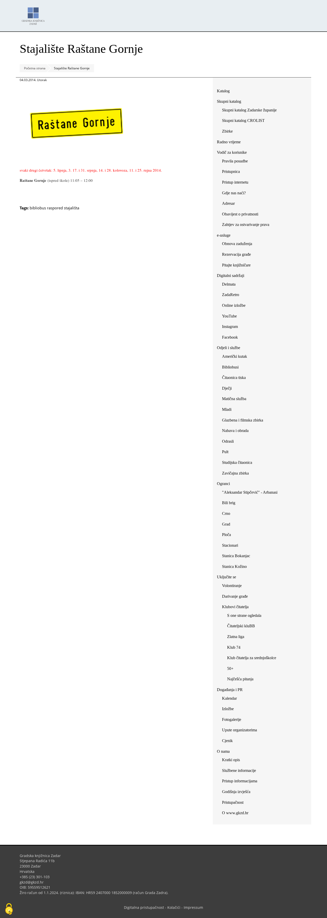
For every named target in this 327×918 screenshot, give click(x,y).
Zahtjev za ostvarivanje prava (245, 224)
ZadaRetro (230, 294)
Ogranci (223, 483)
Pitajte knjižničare (238, 266)
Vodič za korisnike (232, 152)
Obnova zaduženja (237, 243)
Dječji (227, 388)
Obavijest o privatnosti (240, 214)
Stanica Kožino (234, 566)
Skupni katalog (229, 101)
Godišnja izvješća (236, 791)
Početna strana (34, 68)
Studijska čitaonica (237, 462)
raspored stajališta (63, 207)
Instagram (232, 327)
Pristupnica (231, 171)
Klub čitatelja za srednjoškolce (251, 658)
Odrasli (228, 441)
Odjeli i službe (228, 348)
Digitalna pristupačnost (144, 907)
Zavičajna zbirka (235, 473)
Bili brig (228, 503)
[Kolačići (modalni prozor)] (9, 909)
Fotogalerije (231, 719)
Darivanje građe (235, 596)
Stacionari (230, 545)
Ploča (226, 534)
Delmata (230, 285)
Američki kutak (234, 356)
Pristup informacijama (239, 781)
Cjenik (227, 740)
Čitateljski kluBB (241, 626)
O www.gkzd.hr (235, 813)
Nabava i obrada (235, 430)
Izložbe (228, 709)
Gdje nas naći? (234, 193)
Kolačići (173, 907)
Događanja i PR (230, 689)
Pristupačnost (232, 802)
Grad (226, 524)
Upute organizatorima (239, 730)
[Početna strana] (34, 13)
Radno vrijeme (229, 142)
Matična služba (234, 399)
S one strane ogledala (244, 615)
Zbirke (229, 132)
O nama (223, 751)
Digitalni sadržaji (230, 275)
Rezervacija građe (236, 254)
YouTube (231, 317)
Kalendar (229, 698)
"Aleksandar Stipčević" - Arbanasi (249, 492)
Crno (226, 513)
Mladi (226, 409)
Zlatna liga (235, 636)
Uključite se (226, 577)
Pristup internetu (235, 182)
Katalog (225, 92)
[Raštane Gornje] (77, 160)
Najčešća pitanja (240, 679)
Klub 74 (233, 647)
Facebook (232, 338)
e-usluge (223, 235)
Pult (225, 452)
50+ (230, 668)
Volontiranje (232, 585)
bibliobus (38, 207)
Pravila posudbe (235, 161)
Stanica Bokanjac (236, 556)
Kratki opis (231, 760)
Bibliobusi (230, 367)
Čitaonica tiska (234, 377)
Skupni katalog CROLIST (245, 121)
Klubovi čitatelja (235, 607)
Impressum (193, 907)
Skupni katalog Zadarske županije (249, 110)
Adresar (228, 203)
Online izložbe (234, 305)
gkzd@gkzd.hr (34, 882)
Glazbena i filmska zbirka (242, 420)
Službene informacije (239, 770)
